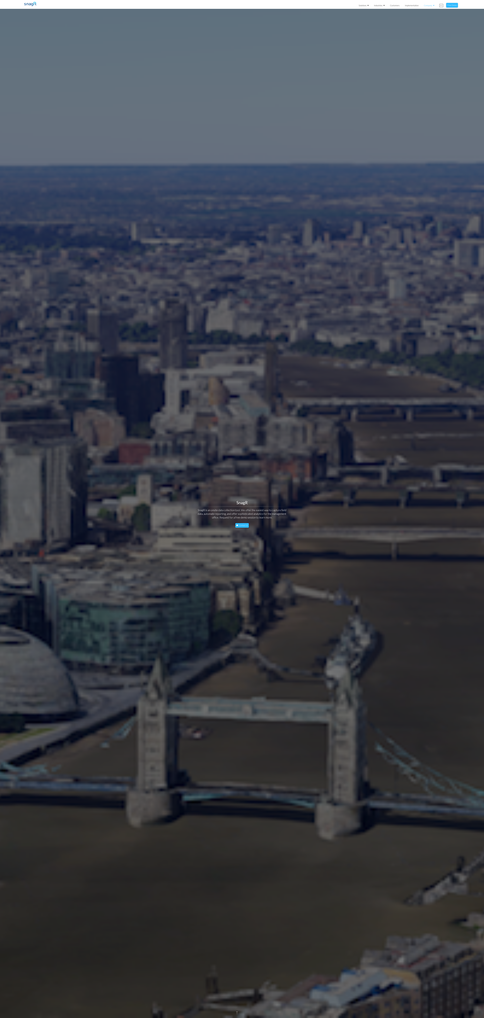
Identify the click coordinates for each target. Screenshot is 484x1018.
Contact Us (243, 525)
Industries (378, 5)
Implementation (412, 5)
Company (428, 5)
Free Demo (452, 5)
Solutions (363, 5)
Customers (395, 5)
